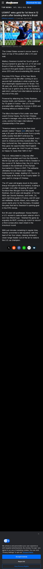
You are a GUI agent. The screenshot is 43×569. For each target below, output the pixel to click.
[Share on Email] (29, 248)
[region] (21, 550)
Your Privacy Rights (21, 566)
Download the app (34, 3)
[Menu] (3, 2)
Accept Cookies (21, 557)
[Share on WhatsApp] (24, 248)
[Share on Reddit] (14, 248)
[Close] (38, 533)
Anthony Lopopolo (8, 18)
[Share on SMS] (34, 248)
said (23, 131)
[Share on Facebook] (19, 248)
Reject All (21, 561)
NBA (20, 7)
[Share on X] (9, 248)
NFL (15, 7)
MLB (29, 7)
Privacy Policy (28, 552)
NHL (25, 7)
